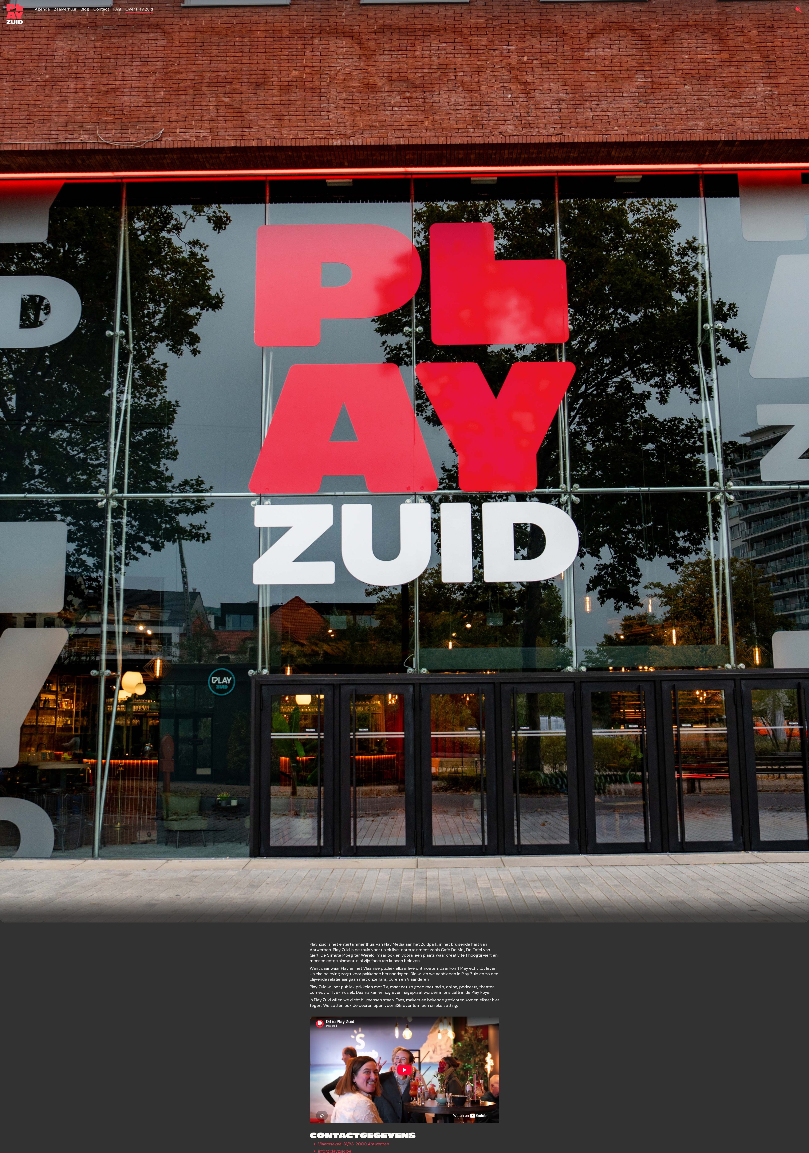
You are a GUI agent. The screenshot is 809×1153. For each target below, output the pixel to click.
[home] (14, 14)
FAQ (117, 9)
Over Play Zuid (139, 9)
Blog (85, 9)
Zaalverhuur (65, 9)
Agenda (42, 9)
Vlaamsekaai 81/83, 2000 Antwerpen (353, 1144)
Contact (101, 9)
